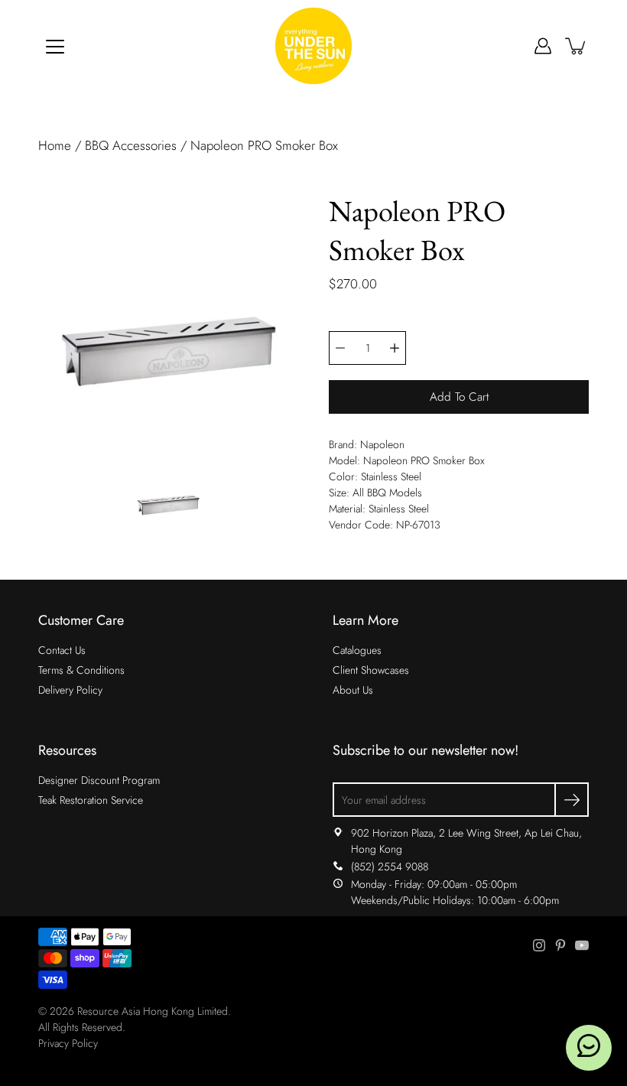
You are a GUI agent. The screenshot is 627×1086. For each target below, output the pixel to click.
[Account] (543, 46)
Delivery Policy (70, 689)
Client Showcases (371, 670)
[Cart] (576, 46)
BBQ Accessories (131, 145)
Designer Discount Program (99, 780)
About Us (353, 689)
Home (54, 145)
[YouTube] (582, 945)
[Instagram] (539, 945)
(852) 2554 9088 (389, 866)
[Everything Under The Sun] (313, 46)
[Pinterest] (560, 945)
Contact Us (62, 650)
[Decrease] (340, 348)
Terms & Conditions (81, 670)
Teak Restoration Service (90, 800)
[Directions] (338, 833)
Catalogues (357, 650)
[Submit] (571, 799)
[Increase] (394, 348)
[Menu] (55, 47)
